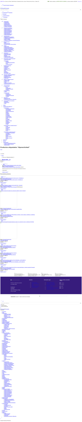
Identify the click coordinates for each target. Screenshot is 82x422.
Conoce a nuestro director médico (10, 143)
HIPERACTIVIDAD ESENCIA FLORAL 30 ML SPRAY (11, 167)
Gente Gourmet (8, 116)
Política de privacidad (50, 282)
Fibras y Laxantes (7, 39)
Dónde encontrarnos (35, 283)
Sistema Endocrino (7, 29)
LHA (7, 138)
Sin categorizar (4, 411)
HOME (4, 105)
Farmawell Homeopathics (10, 62)
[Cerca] (0, 306)
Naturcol (7, 121)
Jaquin (5, 358)
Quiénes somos (34, 282)
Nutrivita (7, 123)
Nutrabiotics (8, 122)
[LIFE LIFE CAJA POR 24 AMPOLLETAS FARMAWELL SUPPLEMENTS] (41, 260)
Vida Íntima (6, 97)
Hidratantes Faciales (5, 352)
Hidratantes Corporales (10, 95)
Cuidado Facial (6, 86)
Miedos (5, 408)
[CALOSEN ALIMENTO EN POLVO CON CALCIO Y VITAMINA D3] (41, 178)
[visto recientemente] (3, 301)
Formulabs (8, 115)
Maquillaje (6, 327)
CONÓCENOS (5, 142)
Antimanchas (8, 88)
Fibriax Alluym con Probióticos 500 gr (6, 216)
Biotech (7, 61)
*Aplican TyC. (71, 1)
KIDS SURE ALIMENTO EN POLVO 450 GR (7, 247)
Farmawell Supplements (10, 108)
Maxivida (3, 377)
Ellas (5, 70)
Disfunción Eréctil (7, 98)
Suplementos (6, 21)
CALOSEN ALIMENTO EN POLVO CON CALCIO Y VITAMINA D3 (11, 179)
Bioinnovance (8, 134)
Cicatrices (7, 93)
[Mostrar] (0, 3)
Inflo (3, 370)
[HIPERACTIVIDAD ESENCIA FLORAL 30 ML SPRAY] (42, 165)
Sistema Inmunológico (8, 32)
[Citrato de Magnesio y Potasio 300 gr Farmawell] (41, 185)
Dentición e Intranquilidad (8, 364)
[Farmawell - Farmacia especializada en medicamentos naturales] (4, 8)
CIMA (7, 126)
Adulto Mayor (4, 313)
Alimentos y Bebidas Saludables (9, 74)
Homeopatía (6, 60)
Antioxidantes (6, 22)
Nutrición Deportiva (7, 24)
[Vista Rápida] (5, 164)
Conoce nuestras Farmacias (9, 144)
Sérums (7, 89)
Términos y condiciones (51, 283)
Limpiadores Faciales (6, 374)
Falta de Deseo (4, 345)
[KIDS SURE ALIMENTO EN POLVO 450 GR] (41, 245)
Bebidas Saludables (7, 77)
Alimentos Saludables (8, 75)
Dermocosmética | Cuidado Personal (10, 125)
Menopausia (6, 72)
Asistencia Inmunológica (8, 47)
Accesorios (6, 101)
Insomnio (5, 71)
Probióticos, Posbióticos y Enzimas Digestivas (12, 40)
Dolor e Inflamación (7, 69)
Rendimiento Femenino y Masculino (10, 99)
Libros (5, 103)
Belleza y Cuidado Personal (8, 79)
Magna (3, 375)
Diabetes (5, 335)
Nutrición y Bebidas (5, 378)
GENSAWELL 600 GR (4, 240)
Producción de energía (8, 25)
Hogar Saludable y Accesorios (9, 100)
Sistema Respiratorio (7, 34)
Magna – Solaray (9, 120)
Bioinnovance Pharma (6, 329)
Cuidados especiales (7, 65)
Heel (7, 63)
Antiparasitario (6, 46)
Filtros (2, 155)
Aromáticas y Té (7, 76)
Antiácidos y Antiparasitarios (9, 399)
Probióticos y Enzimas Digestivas (9, 402)
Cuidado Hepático (7, 38)
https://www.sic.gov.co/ (50, 289)
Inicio (1, 149)
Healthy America (9, 117)
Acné (7, 87)
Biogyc (7, 112)
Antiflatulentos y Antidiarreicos (9, 37)
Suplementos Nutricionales (8, 57)
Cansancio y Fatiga (7, 53)
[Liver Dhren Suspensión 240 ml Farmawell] (41, 267)
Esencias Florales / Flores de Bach (10, 44)
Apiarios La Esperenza (10, 111)
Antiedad (3, 319)
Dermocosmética (5, 341)
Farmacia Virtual (34, 287)
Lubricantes (6, 415)
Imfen (7, 118)
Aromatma (8, 133)
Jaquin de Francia (9, 64)
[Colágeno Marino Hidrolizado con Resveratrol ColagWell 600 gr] (41, 199)
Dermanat (4, 340)
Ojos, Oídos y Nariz (7, 73)
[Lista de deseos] (3, 164)
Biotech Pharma (8, 136)
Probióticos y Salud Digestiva (9, 365)
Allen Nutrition (8, 109)
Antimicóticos (6, 66)
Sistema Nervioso (7, 394)
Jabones (7, 96)
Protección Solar (7, 90)
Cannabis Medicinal (7, 405)
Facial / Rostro (6, 326)
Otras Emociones (7, 43)
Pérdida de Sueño (7, 56)
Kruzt (7, 130)
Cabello (5, 91)
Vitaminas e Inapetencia (8, 51)
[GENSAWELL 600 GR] (41, 230)
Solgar (7, 124)
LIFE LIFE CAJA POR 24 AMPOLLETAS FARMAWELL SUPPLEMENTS (12, 261)
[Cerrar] (0, 304)
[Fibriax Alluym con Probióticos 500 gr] (41, 214)
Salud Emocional (6, 41)
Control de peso (7, 23)
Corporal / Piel (6, 81)
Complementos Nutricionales (9, 48)
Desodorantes (8, 94)
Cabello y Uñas (6, 80)
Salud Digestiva (6, 36)
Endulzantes (4, 344)
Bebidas (5, 382)
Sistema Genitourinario (8, 30)
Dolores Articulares (7, 54)
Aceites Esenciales (7, 59)
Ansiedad (5, 404)
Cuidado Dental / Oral (7, 82)
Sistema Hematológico (8, 31)
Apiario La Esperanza (6, 321)
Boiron (7, 135)
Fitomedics (8, 114)
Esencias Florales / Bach (8, 406)
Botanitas (3, 330)
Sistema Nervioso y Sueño (8, 367)
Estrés (5, 42)
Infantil (5, 45)
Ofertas (3, 388)
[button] (5, 172)
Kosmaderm (8, 129)
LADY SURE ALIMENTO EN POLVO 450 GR (8, 254)
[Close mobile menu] (0, 308)
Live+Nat (7, 119)
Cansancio (6, 67)
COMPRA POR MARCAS (7, 106)
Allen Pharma (8, 110)
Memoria (5, 55)
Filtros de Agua (6, 102)
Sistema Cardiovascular (8, 28)
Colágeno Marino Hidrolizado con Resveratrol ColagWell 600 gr (11, 209)
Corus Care (8, 127)
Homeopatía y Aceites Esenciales (9, 58)
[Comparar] (7, 164)
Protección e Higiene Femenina (9, 83)
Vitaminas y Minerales (8, 26)
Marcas (3, 376)
